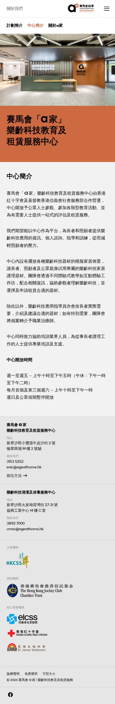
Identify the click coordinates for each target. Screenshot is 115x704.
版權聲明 (13, 674)
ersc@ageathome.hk (24, 467)
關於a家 (55, 25)
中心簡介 (36, 25)
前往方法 (14, 475)
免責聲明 (31, 674)
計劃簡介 (15, 25)
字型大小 (49, 674)
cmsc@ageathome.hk (25, 529)
